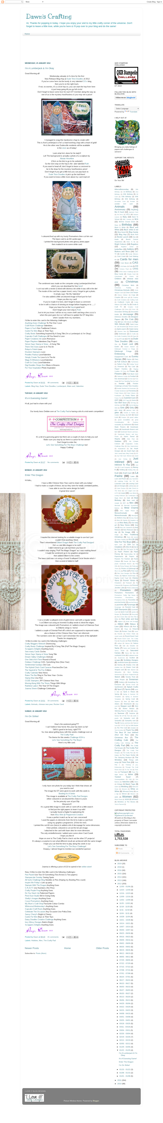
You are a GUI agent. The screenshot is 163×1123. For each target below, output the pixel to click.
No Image (126, 532)
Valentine (80, 386)
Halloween (128, 424)
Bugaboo (134, 244)
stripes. (136, 711)
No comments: (53, 462)
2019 (119, 864)
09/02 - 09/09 (125, 943)
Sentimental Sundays (34, 665)
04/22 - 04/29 (125, 1007)
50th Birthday (126, 197)
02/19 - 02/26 (125, 1037)
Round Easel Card (131, 636)
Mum (118, 520)
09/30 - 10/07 (125, 930)
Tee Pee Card (122, 728)
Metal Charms (131, 508)
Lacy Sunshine (133, 479)
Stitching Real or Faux (123, 711)
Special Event (130, 684)
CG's (85, 81)
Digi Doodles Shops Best (35, 365)
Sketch (117, 677)
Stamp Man (30, 678)
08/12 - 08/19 (125, 953)
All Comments (123, 853)
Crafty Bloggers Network (35, 644)
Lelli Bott (131, 486)
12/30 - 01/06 (125, 887)
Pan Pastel (30, 875)
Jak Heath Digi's (129, 451)
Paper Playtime (31, 341)
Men (41, 940)
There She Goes (32, 347)
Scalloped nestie (133, 655)
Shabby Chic (130, 665)
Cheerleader (118, 276)
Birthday (127, 224)
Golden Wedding (120, 415)
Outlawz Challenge (33, 662)
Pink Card (134, 571)
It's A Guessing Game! (36, 398)
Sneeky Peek (130, 677)
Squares (117, 701)
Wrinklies (135, 799)
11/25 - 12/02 (125, 903)
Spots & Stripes (129, 692)
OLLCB (131, 539)
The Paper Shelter (128, 755)
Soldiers (122, 682)
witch (116, 797)
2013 (119, 880)
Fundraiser (118, 395)
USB (130, 779)
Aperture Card (133, 212)
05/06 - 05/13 (125, 1000)
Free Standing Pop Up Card (129, 381)
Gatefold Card (129, 398)
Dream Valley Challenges (35, 657)
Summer (121, 713)
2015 (119, 874)
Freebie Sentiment (120, 391)
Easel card (127, 344)
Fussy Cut (118, 398)
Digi (116, 322)
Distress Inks (121, 331)
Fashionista (134, 362)
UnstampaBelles (120, 779)
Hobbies (34, 940)
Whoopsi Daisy (128, 791)
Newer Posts (32, 948)
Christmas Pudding (123, 288)
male (128, 498)
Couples (117, 297)
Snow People (120, 680)
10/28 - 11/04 (125, 917)
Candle (122, 254)
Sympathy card (130, 721)
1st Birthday (127, 192)
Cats (130, 266)
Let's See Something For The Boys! (67, 740)
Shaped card (119, 670)
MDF (124, 503)
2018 (119, 867)
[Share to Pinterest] (77, 383)
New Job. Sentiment (126, 527)
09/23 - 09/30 (125, 933)
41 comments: (53, 937)
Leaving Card (133, 484)
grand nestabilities (124, 420)
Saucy (127, 653)
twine (130, 774)
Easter (117, 347)
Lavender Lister (120, 484)
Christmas (132, 281)
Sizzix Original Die (130, 674)
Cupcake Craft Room (34, 909)
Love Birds (132, 493)
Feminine (121, 366)
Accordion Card (120, 201)
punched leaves (133, 602)
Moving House (133, 518)
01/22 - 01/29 (125, 1050)
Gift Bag (133, 403)
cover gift (127, 297)
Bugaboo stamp (127, 246)
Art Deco (120, 214)
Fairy (136, 359)
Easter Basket (130, 346)
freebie (121, 383)
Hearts (117, 439)
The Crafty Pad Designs (83, 543)
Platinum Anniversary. (129, 575)
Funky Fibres (130, 395)
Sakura (127, 643)
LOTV (116, 493)
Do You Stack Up (32, 893)
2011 (119, 1080)
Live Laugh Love (130, 490)
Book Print (134, 234)
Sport (119, 689)
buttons (130, 249)
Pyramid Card (130, 607)
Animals (34, 704)
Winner (124, 794)
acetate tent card (124, 204)
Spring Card (130, 699)
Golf (129, 415)
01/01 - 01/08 (125, 1076)
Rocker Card (59, 704)
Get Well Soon (121, 403)
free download (120, 379)
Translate (133, 112)
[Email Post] (63, 383)
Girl (124, 405)
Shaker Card (130, 667)
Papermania (119, 556)
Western (124, 789)
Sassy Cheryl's (31, 914)
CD (136, 266)
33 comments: (53, 701)
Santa (117, 648)
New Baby (124, 523)
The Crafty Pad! (66, 735)
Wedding (124, 787)
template (133, 728)
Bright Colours (120, 244)
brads (117, 239)
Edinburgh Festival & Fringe (125, 349)
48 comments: (53, 383)
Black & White (120, 227)
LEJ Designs (121, 486)
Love (123, 493)
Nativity (125, 520)
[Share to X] (72, 383)
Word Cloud (118, 799)
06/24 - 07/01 (125, 977)
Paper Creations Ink (33, 339)
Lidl (137, 486)
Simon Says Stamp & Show (36, 344)
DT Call (121, 339)
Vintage (119, 784)
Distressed (134, 331)
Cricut (126, 309)
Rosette (120, 634)
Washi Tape (130, 784)
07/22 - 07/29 (125, 963)
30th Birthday (128, 194)
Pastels (126, 561)
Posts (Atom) (41, 953)
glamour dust (130, 410)
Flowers (118, 374)
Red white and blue (129, 619)
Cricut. (134, 309)
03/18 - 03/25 (125, 1023)
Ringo (126, 629)
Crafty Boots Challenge (34, 646)
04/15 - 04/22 (125, 1010)
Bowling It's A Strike (67, 794)
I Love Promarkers (32, 901)
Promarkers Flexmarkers (124, 593)
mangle (117, 503)
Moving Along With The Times (37, 683)
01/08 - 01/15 (125, 1073)
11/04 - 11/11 (124, 913)
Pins (134, 573)
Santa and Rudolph (129, 648)
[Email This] (67, 383)
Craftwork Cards (124, 302)
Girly (132, 407)
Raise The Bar (31, 675)
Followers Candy (122, 376)
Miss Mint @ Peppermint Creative (69, 815)
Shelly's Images (31, 898)
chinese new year (46, 704)
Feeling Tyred (133, 364)
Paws (133, 561)
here (80, 286)
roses (136, 631)
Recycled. (135, 614)
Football (133, 376)
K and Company (125, 467)
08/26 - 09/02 (125, 947)
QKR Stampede (121, 609)
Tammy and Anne (125, 723)
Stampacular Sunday (33, 877)
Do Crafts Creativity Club (122, 336)
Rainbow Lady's (31, 686)
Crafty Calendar (31, 673)
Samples (132, 645)
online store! (87, 867)
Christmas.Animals (122, 290)
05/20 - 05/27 (125, 993)
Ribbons (127, 626)
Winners (132, 794)
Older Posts (102, 948)
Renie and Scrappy (132, 621)
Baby (125, 217)
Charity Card (131, 274)
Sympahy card (129, 718)
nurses (136, 537)
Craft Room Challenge (34, 326)
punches (120, 605)
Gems (134, 400)
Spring (117, 694)
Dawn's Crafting (48, 16)
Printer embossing (132, 587)
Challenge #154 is (77, 737)
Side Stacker (131, 669)
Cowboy (135, 297)
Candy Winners (133, 254)
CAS (135, 262)
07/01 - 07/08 (125, 973)
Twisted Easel (123, 777)
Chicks (131, 276)
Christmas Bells (128, 285)
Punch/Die (131, 600)
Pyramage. (118, 607)
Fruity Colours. (131, 393)
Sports (127, 689)
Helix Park (131, 439)
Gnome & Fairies (129, 412)
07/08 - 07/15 (125, 970)
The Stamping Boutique (123, 757)
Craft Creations (122, 300)
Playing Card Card (121, 578)
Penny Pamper (124, 566)
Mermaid (117, 505)
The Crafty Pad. (128, 752)
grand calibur (134, 417)
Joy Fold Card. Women (124, 456)
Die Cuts (129, 319)
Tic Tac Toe (128, 769)
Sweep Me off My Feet (122, 716)
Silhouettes (118, 672)
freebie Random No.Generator (126, 388)
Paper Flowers (123, 552)
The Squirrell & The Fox (35, 670)
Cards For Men (31, 331)
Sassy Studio (119, 650)
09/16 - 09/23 (125, 937)
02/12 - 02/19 (125, 1040)
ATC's (128, 214)
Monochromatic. (121, 515)
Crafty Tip (125, 304)
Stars (125, 701)
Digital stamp (133, 329)
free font (130, 379)
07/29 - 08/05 (125, 960)
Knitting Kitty (132, 470)
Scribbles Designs (131, 660)
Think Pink (126, 762)
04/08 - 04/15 (125, 1013)
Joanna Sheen (31, 688)
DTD (128, 339)
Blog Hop (35, 386)
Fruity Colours (119, 393)
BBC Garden (127, 219)
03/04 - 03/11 (125, 1030)
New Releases (128, 530)
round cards (118, 636)
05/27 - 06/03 (125, 990)
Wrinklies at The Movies (126, 802)
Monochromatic (121, 513)
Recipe (117, 614)
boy (134, 237)
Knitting (122, 470)
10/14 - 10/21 (125, 923)
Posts (120, 849)
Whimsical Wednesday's (35, 906)
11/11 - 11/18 (124, 910)
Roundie (122, 641)
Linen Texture (121, 488)
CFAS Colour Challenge (126, 271)
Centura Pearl (124, 269)
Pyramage (131, 605)
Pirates (117, 575)
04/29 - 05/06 (125, 1003)
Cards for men (129, 259)
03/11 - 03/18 (125, 1027)
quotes (134, 612)
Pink (125, 571)
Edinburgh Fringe (123, 351)
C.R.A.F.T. (29, 888)
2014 (119, 877)
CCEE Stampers (32, 681)
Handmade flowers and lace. (129, 432)
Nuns (128, 537)
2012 (119, 884)
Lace (132, 476)
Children (118, 279)
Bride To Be (131, 242)
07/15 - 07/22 (125, 967)
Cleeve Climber (123, 295)
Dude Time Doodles (75, 79)
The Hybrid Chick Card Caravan (38, 667)
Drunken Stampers (33, 352)
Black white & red (131, 230)
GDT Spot (126, 400)
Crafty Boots (30, 334)
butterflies (119, 249)
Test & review (119, 730)
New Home (125, 525)
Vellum (136, 782)
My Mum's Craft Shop (34, 904)
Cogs (133, 295)
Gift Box (117, 405)
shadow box (119, 667)
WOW (127, 799)
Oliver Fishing (121, 539)
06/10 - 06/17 (125, 983)
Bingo (116, 225)
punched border (120, 602)
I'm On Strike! (32, 716)
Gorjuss (123, 417)
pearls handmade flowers (123, 563)
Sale (124, 645)
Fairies (129, 359)
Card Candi (121, 256)
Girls (122, 407)
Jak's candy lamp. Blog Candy (124, 453)
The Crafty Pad (62, 411)
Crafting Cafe (134, 300)
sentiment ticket (123, 662)
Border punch (122, 237)
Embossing (120, 354)
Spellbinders (119, 687)
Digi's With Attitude (126, 322)
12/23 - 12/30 (125, 890)
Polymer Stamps (129, 580)
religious (120, 621)
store (64, 148)
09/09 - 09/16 (125, 940)
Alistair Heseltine (67, 159)
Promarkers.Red (120, 600)
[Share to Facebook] (75, 383)
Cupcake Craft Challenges (36, 336)
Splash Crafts (132, 687)
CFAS (135, 269)
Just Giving (122, 459)
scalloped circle (120, 655)
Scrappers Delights (33, 649)
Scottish (132, 658)
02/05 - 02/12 (125, 1044)
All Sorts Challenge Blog (35, 880)
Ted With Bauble (133, 725)
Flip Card (131, 366)
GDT (116, 400)
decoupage (128, 314)
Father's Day (121, 364)
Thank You (130, 730)
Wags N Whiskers (32, 360)
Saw (134, 653)
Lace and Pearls (120, 479)
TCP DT (122, 725)
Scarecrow (121, 658)
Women (127, 796)
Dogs (134, 336)
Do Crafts (133, 334)
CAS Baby (123, 266)
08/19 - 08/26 (125, 950)
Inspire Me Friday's (33, 883)
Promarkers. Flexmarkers (124, 597)
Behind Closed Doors (127, 222)
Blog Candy (133, 232)
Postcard (129, 583)
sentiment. (134, 662)
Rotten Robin (130, 634)
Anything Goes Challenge (35, 323)
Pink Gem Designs (123, 573)
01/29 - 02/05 (125, 1047)
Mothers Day (121, 518)
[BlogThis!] (70, 383)
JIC (137, 453)
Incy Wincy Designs (33, 922)
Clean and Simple (132, 292)
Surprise (132, 713)
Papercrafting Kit (129, 554)
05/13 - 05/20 (125, 997)
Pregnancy (126, 585)
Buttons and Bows (122, 251)
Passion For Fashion (122, 559)
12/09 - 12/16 (125, 897)
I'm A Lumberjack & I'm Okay (39, 68)
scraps (117, 660)
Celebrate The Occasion (35, 912)
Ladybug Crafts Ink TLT (126, 481)
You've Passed (119, 804)
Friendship (132, 391)
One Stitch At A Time (33, 660)
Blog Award (122, 232)
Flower (132, 371)
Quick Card (125, 612)
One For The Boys (123, 542)
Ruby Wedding (133, 641)
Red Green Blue (122, 617)
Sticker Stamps (128, 708)
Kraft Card (127, 473)
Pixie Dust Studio (32, 896)
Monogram (135, 515)
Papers (131, 556)
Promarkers (125, 590)
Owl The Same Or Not (130, 549)
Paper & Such (31, 328)
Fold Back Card (132, 374)
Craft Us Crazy (31, 363)
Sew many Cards (32, 652)
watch (116, 786)
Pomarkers (118, 583)
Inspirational (121, 448)
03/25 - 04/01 (125, 1020)
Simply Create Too (32, 357)
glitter (117, 413)
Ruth (87, 164)
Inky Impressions (132, 446)
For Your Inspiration (33, 368)
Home (27, 34)
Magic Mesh (119, 498)
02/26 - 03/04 (125, 1034)
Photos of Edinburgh (128, 568)
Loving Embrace (120, 495)
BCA (136, 219)
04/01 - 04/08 (125, 1017)
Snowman (133, 679)
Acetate (132, 201)
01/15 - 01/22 (125, 1069)
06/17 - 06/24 (125, 980)
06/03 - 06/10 (125, 987)
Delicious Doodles (121, 317)
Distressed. (122, 334)
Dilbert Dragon (63, 543)
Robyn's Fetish (31, 349)
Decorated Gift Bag (121, 312)
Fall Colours (122, 362)
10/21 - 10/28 (125, 920)
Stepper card (125, 706)
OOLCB (128, 547)
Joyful (136, 456)
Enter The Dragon (34, 475)
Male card (71, 386)
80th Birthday (130, 199)
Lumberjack (61, 386)
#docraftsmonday (122, 189)
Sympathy (118, 721)
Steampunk (128, 704)
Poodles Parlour (31, 355)
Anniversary (120, 209)
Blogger (96, 1101)
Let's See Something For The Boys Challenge (65, 445)
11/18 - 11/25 (124, 907)
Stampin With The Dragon (35, 885)
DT (116, 339)
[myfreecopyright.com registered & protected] (126, 815)
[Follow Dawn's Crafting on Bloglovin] (126, 99)
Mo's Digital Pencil (127, 510)
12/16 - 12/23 (125, 893)
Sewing (120, 665)
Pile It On (117, 571)
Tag (116, 723)
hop (72, 307)
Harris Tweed (129, 436)
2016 (119, 870)
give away (118, 410)
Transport (124, 772)
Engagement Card (121, 357)
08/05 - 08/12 (125, 957)
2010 (119, 1084)
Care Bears (125, 263)
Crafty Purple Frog (33, 890)
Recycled (125, 614)
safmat (119, 643)
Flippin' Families (121, 369)
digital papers (121, 329)
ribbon (120, 624)
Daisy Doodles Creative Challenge (39, 920)
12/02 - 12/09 (125, 900)
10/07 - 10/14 (125, 927)
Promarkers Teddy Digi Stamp (125, 595)
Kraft (116, 473)
